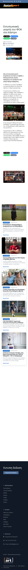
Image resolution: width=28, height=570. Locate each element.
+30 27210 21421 (8, 1)
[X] (16, 1)
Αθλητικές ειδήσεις (8, 512)
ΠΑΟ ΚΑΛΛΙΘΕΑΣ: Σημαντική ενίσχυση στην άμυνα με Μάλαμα (13, 322)
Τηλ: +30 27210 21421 (10, 540)
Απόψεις (5, 500)
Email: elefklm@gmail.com (12, 544)
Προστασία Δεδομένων (9, 566)
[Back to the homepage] (11, 5)
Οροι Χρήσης (21, 566)
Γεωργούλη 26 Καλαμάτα (11, 536)
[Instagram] (18, 1)
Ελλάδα (5, 493)
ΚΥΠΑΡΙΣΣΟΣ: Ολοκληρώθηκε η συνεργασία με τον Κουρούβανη (12, 225)
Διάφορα (5, 522)
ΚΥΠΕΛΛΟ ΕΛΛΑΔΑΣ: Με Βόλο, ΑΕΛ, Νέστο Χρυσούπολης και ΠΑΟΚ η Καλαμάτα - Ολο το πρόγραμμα (13, 354)
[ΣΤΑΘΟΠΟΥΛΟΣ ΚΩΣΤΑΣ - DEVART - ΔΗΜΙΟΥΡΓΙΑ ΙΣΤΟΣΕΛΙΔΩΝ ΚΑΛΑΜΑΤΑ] (8, 560)
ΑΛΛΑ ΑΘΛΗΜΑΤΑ (9, 43)
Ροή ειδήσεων (6, 488)
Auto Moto (6, 524)
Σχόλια (5, 502)
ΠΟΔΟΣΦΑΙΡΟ (6, 222)
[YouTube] (20, 1)
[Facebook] (14, 1)
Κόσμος (5, 495)
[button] (24, 5)
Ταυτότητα (6, 567)
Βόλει (4, 519)
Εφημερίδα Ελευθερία (10, 472)
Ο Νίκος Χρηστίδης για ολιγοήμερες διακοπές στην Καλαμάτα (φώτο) (14, 290)
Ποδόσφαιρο (6, 515)
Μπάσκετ (5, 517)
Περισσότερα (6, 235)
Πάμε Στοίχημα (7, 526)
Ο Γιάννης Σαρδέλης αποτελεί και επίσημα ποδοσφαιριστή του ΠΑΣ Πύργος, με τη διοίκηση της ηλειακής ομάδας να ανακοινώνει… (14, 263)
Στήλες (5, 497)
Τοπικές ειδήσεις (7, 490)
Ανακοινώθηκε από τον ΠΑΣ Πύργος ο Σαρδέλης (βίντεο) (14, 258)
